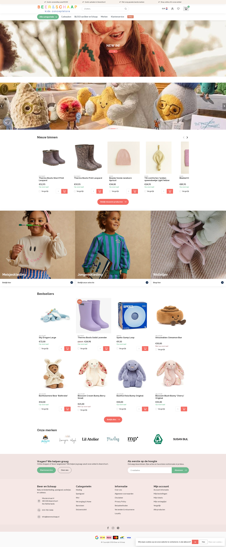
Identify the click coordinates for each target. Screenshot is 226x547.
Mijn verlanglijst (160, 501)
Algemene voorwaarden (124, 494)
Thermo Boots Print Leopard (88, 178)
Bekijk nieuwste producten (111, 202)
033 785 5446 (47, 510)
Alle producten (159, 509)
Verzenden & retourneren (124, 509)
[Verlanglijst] (178, 8)
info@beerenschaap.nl (50, 517)
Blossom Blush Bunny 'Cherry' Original (169, 397)
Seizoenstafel (81, 509)
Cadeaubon (66, 17)
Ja (195, 542)
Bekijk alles (111, 419)
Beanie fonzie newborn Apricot (120, 179)
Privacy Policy (120, 501)
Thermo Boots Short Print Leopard (51, 179)
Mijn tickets (158, 498)
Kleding (79, 490)
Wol (77, 498)
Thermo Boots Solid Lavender (92, 337)
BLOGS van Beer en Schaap (86, 17)
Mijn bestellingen (160, 494)
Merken (104, 17)
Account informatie (161, 490)
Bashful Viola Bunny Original (130, 396)
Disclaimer (119, 498)
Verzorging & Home (83, 501)
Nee (203, 542)
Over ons (64, 470)
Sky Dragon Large (47, 337)
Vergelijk (44, 191)
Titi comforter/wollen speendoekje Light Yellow (157, 179)
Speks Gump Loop (125, 337)
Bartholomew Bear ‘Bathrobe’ (53, 396)
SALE (130, 17)
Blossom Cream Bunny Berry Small (91, 397)
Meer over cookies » (215, 542)
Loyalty (118, 513)
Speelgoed (80, 494)
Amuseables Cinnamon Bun (168, 337)
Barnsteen (80, 505)
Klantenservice (117, 17)
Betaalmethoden (121, 505)
